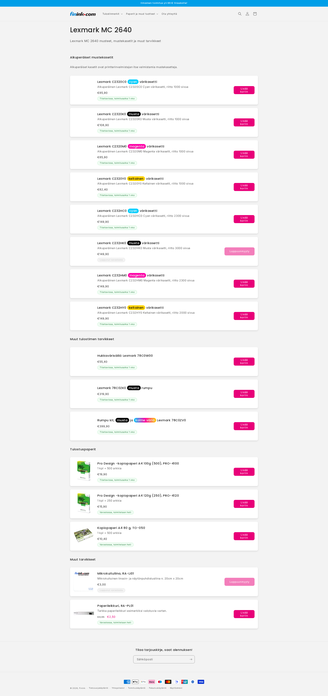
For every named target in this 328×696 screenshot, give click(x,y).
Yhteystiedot (118, 688)
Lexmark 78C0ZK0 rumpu (124, 388)
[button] (112, 13)
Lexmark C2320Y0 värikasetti (130, 178)
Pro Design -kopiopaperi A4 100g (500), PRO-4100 (138, 463)
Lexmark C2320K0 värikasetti (128, 114)
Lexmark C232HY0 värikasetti (130, 307)
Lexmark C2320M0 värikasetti (130, 146)
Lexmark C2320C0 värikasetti (127, 82)
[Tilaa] (191, 659)
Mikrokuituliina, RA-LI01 (115, 573)
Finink (82, 688)
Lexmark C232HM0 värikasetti (131, 275)
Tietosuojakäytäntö (98, 688)
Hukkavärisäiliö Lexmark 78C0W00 (125, 355)
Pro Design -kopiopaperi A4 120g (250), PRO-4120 (138, 495)
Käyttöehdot (176, 688)
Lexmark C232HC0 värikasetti (127, 211)
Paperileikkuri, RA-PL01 (115, 606)
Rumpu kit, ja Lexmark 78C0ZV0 (141, 420)
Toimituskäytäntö (137, 688)
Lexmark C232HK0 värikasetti (128, 243)
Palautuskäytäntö (158, 688)
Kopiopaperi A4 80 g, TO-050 (121, 528)
